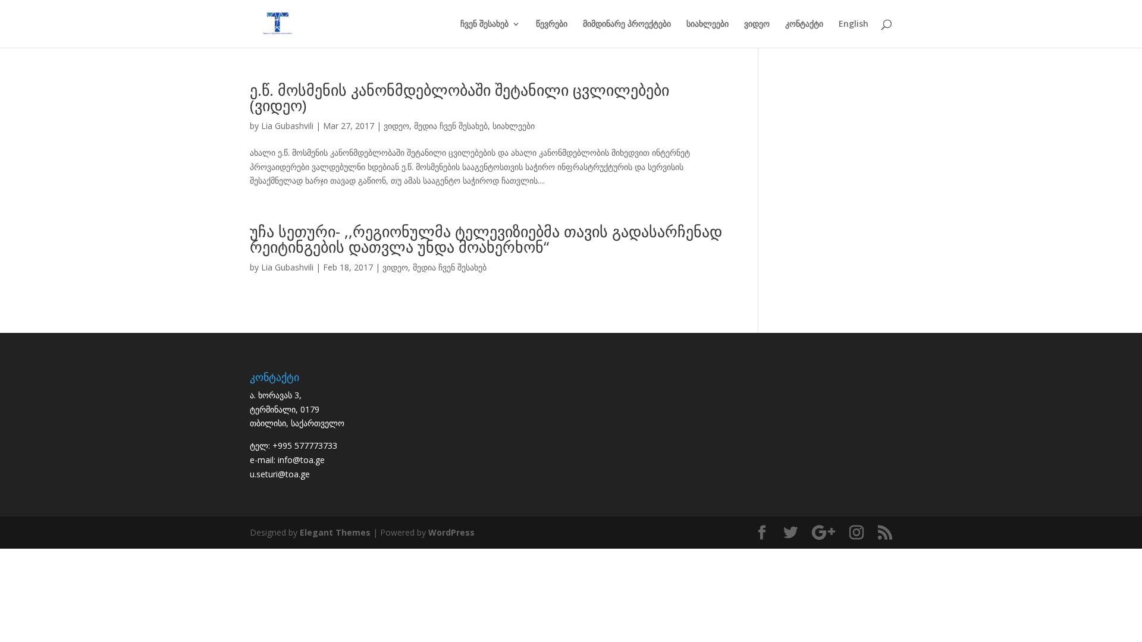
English (853, 24)
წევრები (551, 24)
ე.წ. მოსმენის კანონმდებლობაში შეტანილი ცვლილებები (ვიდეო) (459, 97)
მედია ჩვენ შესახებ (451, 125)
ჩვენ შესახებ (484, 24)
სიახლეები (707, 24)
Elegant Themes (335, 532)
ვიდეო (757, 24)
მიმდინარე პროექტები (627, 24)
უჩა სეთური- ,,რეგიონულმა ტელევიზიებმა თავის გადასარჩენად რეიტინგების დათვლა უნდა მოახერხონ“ (486, 239)
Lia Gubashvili (287, 125)
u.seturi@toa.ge (280, 474)
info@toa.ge (301, 459)
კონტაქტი (804, 24)
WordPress (451, 532)
